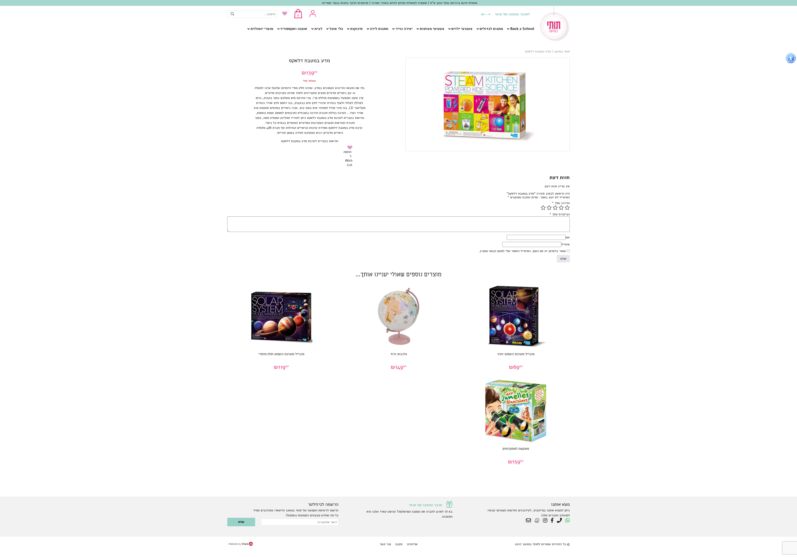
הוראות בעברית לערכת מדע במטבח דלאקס (309, 141)
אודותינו (412, 544)
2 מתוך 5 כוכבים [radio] (561, 207)
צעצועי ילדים (461, 28)
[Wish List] (283, 14)
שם (568, 237)
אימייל (565, 244)
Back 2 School (522, 28)
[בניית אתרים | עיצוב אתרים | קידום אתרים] (240, 544)
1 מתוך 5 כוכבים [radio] (567, 207)
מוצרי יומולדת (262, 28)
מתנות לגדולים (491, 28)
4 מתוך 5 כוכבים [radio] (549, 207)
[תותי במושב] (555, 40)
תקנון (398, 544)
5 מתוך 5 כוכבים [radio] (543, 207)
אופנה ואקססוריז (293, 28)
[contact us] (529, 520)
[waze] (537, 520)
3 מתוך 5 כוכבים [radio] (555, 207)
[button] (350, 147)
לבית (318, 28)
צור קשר (385, 544)
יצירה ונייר (403, 28)
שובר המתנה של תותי (425, 504)
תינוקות (356, 28)
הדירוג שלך (561, 203)
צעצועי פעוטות (432, 28)
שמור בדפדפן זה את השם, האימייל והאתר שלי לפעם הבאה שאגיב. (522, 251)
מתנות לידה (379, 28)
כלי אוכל (336, 28)
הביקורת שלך (559, 214)
